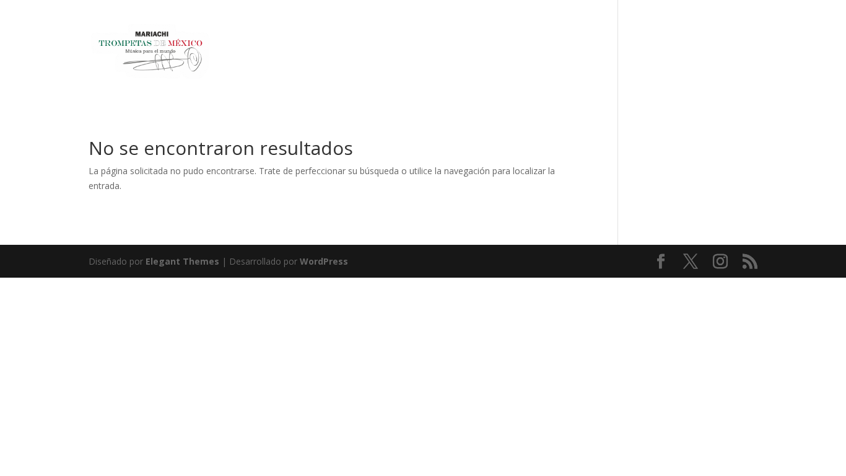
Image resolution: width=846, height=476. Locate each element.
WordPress (324, 261)
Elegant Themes (182, 261)
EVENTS (705, 53)
